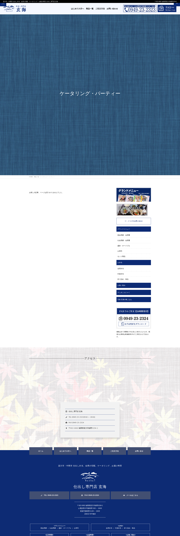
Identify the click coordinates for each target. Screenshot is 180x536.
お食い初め (121, 285)
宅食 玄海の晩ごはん (125, 299)
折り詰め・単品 (123, 279)
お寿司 (120, 251)
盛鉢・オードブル (124, 246)
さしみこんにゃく (124, 292)
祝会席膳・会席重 (124, 235)
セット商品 (121, 256)
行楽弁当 (121, 274)
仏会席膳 (53, 528)
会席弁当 (121, 268)
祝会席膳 (44, 528)
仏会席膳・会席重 (124, 240)
